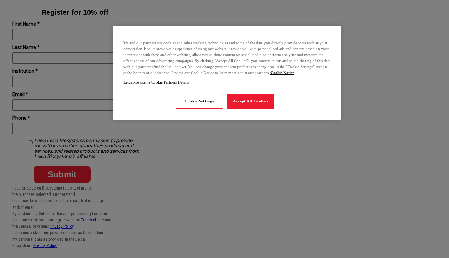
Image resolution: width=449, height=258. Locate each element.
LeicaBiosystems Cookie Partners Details (156, 82)
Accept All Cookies (250, 101)
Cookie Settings (199, 101)
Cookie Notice (282, 73)
